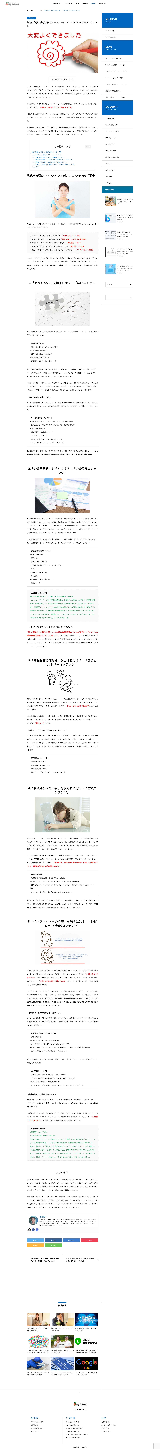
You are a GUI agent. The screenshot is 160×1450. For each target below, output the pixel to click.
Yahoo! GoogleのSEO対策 (114, 78)
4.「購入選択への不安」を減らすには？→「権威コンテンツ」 (50, 162)
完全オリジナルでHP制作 (113, 58)
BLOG (93, 3)
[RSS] (85, 1409)
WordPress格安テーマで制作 (115, 65)
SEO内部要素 (110, 118)
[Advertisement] (62, 1284)
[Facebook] (33, 1229)
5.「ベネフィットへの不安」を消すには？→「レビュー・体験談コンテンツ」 (54, 164)
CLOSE (88, 146)
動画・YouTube (110, 151)
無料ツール (109, 164)
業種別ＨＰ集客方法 (112, 157)
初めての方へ (57, 3)
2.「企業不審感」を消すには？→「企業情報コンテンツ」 (49, 157)
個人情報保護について (37, 1428)
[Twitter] (29, 1229)
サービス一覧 (69, 3)
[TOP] (80, 1392)
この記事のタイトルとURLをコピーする (62, 79)
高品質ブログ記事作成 (112, 91)
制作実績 (85, 3)
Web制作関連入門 (111, 125)
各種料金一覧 (105, 1428)
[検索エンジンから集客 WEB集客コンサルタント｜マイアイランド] (12, 3)
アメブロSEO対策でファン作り (115, 84)
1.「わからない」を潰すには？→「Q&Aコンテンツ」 (48, 155)
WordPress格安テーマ (72, 1425)
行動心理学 (109, 176)
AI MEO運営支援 (110, 37)
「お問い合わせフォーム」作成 (115, 71)
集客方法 (31, 18)
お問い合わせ (103, 3)
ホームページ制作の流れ (108, 1425)
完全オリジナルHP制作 (72, 1422)
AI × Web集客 (109, 31)
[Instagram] (37, 1229)
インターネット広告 (112, 131)
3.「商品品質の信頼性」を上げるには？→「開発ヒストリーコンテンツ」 (53, 160)
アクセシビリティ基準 (37, 1422)
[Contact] (83, 1409)
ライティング (109, 144)
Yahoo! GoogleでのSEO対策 (74, 1428)
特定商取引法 (34, 1425)
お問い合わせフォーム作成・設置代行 (77, 1434)
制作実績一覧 (105, 1422)
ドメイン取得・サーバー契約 (115, 97)
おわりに (36, 167)
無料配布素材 (109, 170)
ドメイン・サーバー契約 (73, 1437)
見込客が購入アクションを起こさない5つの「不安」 (47, 152)
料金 (77, 3)
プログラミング (110, 138)
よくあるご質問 (106, 1431)
